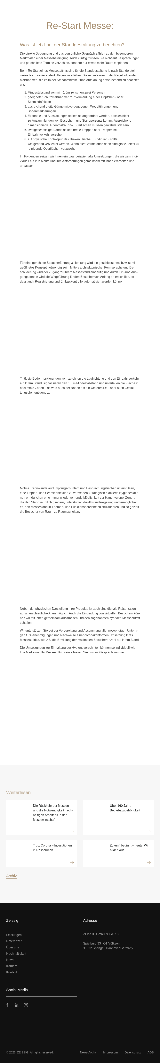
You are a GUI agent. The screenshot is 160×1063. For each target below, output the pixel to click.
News (10, 959)
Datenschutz (133, 1052)
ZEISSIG (22, 1052)
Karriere (11, 966)
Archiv (11, 876)
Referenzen (14, 941)
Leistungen (14, 935)
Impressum (110, 1052)
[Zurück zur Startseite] (16, 6)
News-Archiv (88, 1052)
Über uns (12, 947)
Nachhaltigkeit (16, 953)
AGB (151, 1052)
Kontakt (11, 972)
